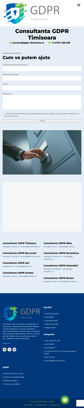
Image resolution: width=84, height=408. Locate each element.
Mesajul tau (7, 94)
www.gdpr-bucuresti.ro (11, 256)
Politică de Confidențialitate (14, 377)
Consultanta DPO (51, 321)
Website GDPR (50, 328)
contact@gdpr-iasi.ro (23, 266)
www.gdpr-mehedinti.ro (52, 269)
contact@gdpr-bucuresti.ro (30, 256)
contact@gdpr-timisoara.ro (30, 247)
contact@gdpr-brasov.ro (68, 281)
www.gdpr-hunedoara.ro (53, 256)
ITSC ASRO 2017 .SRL (52, 341)
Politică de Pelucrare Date (13, 374)
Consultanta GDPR (52, 314)
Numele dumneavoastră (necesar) (15, 65)
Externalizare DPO (51, 324)
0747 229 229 (50, 357)
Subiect (5, 84)
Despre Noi (6, 343)
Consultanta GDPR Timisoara (39, 402)
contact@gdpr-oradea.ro (28, 276)
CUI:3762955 (49, 344)
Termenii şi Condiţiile (12, 384)
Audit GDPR (49, 317)
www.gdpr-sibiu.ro (51, 247)
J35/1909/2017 (50, 348)
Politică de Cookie (10, 381)
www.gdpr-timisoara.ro (11, 247)
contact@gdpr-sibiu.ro (66, 247)
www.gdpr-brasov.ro (51, 281)
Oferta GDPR (28, 405)
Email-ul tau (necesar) (11, 74)
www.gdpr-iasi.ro (9, 266)
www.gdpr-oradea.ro (10, 276)
